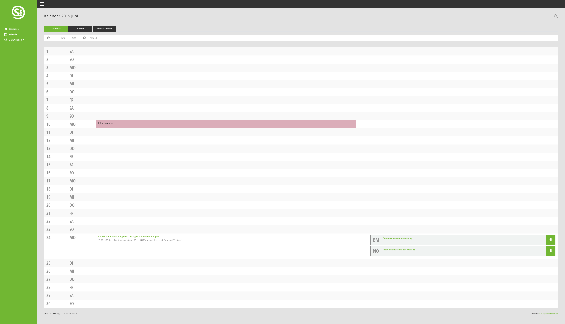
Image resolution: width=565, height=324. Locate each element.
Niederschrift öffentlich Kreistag (399, 249)
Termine (80, 28)
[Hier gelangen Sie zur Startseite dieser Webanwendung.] (18, 12)
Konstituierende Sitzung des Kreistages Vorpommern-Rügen (128, 236)
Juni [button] (63, 37)
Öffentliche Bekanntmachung (397, 238)
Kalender (13, 34)
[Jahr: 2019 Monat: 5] (48, 38)
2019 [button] (74, 37)
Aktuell (93, 37)
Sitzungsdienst (548, 313)
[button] (18, 40)
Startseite (14, 29)
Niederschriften (104, 28)
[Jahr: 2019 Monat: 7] (84, 38)
